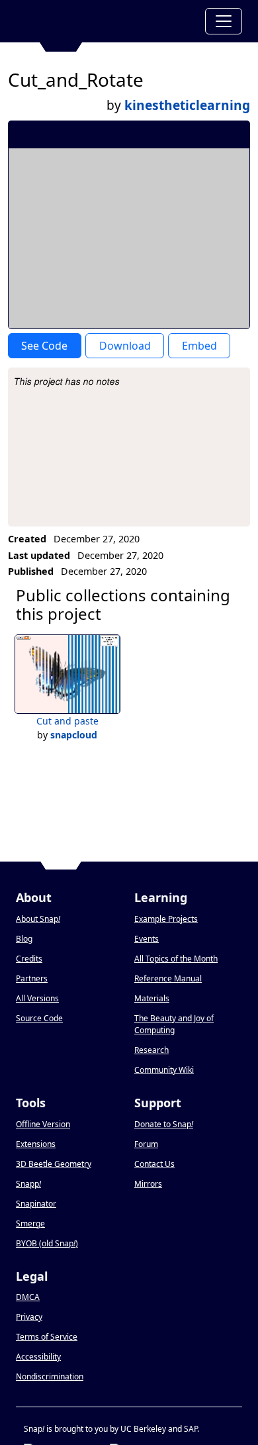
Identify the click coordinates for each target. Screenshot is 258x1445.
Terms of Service (46, 1336)
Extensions (36, 1144)
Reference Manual (168, 978)
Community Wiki (164, 1069)
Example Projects (166, 918)
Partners (32, 978)
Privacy (29, 1316)
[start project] (190, 134)
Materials (151, 998)
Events (146, 938)
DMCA (28, 1297)
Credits (29, 958)
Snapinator (36, 1203)
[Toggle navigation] (223, 21)
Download (125, 345)
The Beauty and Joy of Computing (174, 1024)
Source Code (39, 1018)
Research (151, 1050)
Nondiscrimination (49, 1376)
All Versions (37, 998)
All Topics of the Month (176, 958)
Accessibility (38, 1356)
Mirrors (148, 1183)
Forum (146, 1144)
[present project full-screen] (169, 134)
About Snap (38, 918)
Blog (24, 938)
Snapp (28, 1183)
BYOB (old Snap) (47, 1243)
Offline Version (43, 1124)
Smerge (30, 1223)
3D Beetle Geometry (53, 1164)
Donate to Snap (163, 1124)
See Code (44, 345)
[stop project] (235, 134)
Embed (199, 345)
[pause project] (213, 134)
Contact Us (154, 1164)
